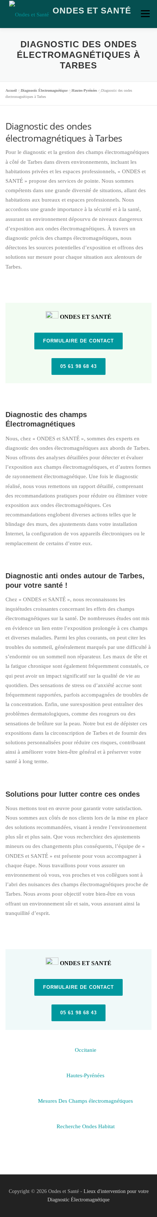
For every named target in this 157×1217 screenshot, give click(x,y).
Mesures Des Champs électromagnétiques (85, 1097)
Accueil (11, 90)
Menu (145, 14)
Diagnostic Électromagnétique (44, 90)
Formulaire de (78, 341)
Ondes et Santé (92, 10)
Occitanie (85, 1046)
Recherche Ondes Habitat (86, 1123)
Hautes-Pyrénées (84, 90)
